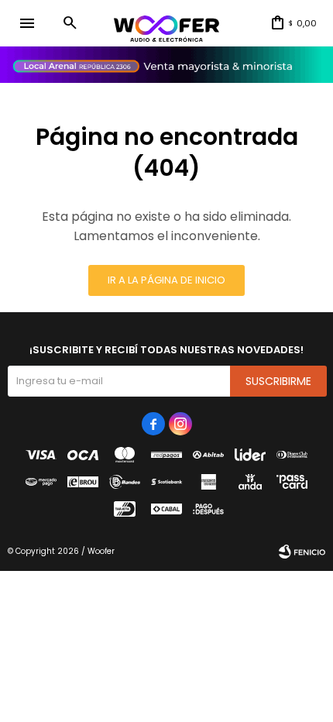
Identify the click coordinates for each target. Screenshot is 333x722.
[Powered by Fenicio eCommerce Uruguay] (302, 551)
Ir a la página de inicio (166, 280)
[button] (69, 23)
